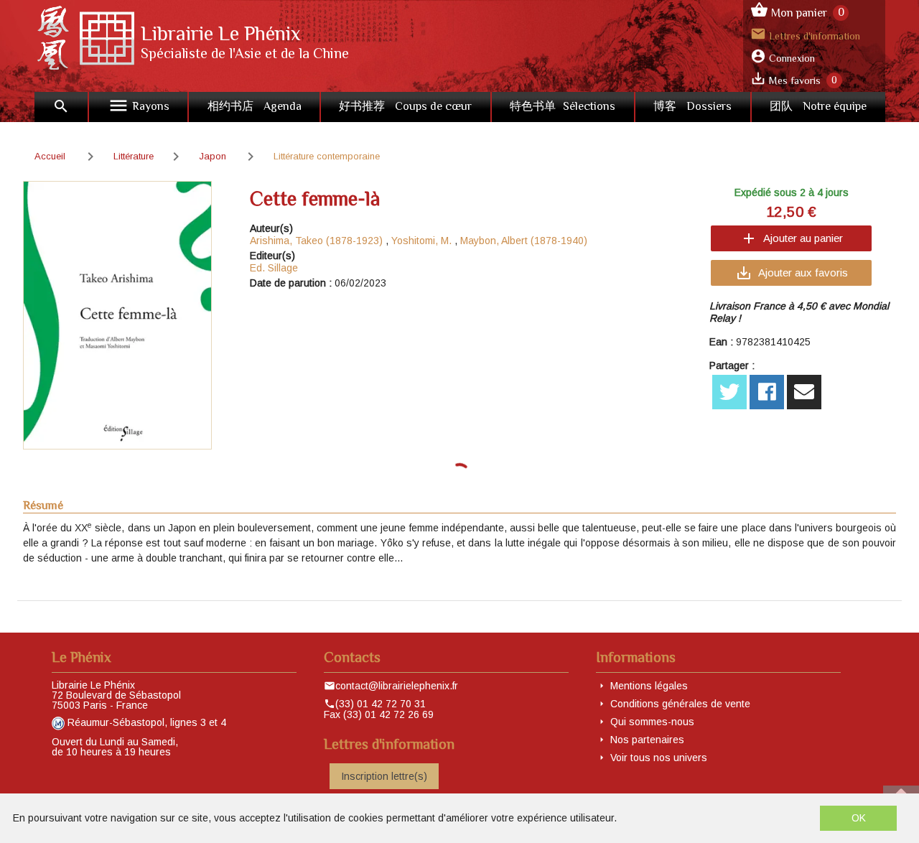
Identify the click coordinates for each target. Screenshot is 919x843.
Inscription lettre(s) (384, 776)
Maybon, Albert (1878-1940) (523, 240)
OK (859, 818)
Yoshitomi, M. (421, 240)
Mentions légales (649, 685)
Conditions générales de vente (680, 703)
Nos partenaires (647, 739)
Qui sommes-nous (652, 721)
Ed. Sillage (274, 268)
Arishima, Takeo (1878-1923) (316, 240)
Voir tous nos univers (658, 757)
